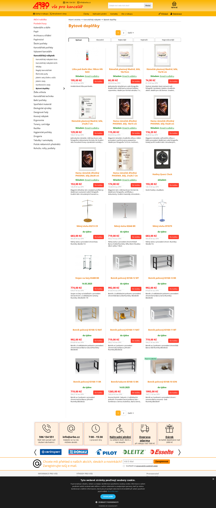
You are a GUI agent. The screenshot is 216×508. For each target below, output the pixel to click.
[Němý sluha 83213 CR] (87, 222)
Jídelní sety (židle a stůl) (46, 77)
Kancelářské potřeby (43, 47)
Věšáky (38, 66)
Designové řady (41, 112)
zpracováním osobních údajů (147, 466)
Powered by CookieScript (108, 506)
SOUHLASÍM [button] (108, 496)
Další (130, 33)
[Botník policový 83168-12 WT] (125, 269)
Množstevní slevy (59, 14)
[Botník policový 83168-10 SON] (162, 373)
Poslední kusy (40, 23)
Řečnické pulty (42, 74)
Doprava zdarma (144, 438)
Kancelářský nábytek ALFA (46, 63)
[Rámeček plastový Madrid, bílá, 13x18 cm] (162, 66)
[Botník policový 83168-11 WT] (162, 321)
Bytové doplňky (110, 19)
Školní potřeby (40, 43)
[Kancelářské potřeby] (46, 6)
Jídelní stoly (40, 81)
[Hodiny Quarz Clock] (162, 170)
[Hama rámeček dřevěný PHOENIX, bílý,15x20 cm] (162, 118)
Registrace (177, 14)
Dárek (170, 437)
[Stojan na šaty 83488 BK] (87, 269)
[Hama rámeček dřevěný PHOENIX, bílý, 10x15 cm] (125, 118)
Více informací (113, 491)
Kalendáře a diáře (42, 27)
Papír (36, 31)
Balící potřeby (40, 100)
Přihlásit (164, 14)
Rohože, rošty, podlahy (44, 148)
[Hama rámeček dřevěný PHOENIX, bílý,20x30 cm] (87, 170)
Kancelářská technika (44, 96)
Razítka (37, 128)
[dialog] (108, 492)
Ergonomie (39, 120)
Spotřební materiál (42, 104)
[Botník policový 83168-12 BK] (162, 269)
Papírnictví (39, 39)
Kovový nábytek (41, 116)
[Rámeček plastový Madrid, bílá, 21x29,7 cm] (87, 118)
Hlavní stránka (74, 19)
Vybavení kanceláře (43, 51)
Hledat (147, 6)
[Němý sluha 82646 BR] (125, 217)
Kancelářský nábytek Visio (46, 59)
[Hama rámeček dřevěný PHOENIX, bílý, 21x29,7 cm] (125, 170)
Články (86, 14)
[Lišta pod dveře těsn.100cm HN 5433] (87, 63)
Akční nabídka (40, 19)
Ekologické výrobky (42, 108)
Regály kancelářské (44, 70)
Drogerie (38, 136)
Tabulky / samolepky (43, 140)
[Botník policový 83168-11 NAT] (125, 321)
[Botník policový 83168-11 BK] (87, 373)
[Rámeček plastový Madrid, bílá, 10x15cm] (125, 66)
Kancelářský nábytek (92, 19)
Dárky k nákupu (42, 14)
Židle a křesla (40, 92)
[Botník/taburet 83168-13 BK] (125, 373)
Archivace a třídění (42, 35)
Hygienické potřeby (43, 132)
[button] (107, 502)
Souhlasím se (142, 466)
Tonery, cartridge (42, 124)
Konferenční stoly (43, 85)
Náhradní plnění (120, 437)
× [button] (213, 479)
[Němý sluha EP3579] (162, 222)
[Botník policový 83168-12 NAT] (87, 321)
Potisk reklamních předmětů (47, 144)
